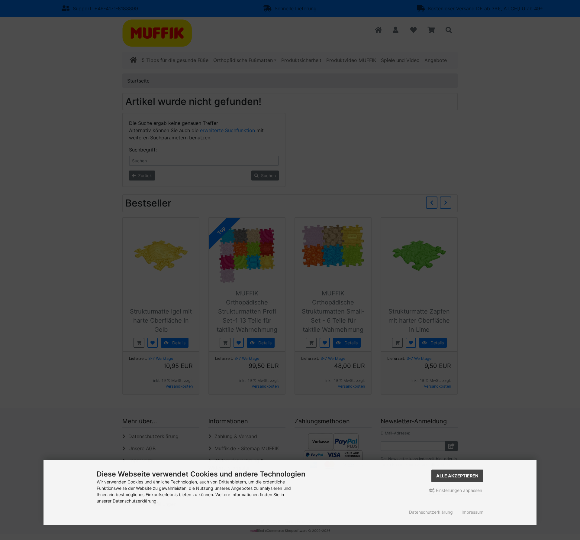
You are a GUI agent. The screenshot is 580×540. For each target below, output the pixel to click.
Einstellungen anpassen (458, 490)
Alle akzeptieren (457, 475)
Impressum (472, 512)
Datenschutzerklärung (431, 512)
